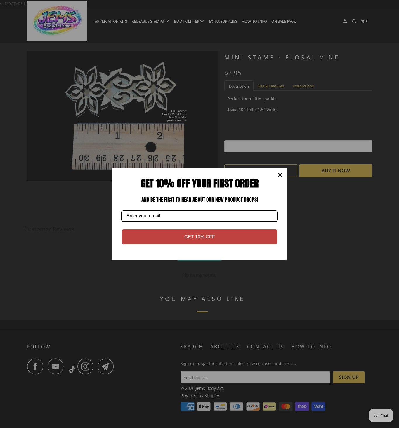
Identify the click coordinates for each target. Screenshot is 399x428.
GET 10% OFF (199, 236)
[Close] (280, 175)
